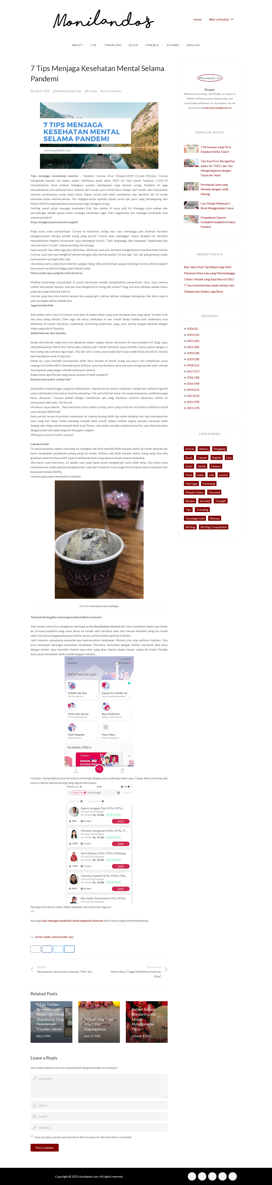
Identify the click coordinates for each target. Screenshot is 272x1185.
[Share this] (47, 949)
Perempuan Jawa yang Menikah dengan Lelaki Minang (215, 189)
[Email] (222, 1176)
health (47, 936)
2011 (193, 408)
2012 (193, 402)
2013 (193, 395)
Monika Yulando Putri (69, 91)
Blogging (219, 448)
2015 (193, 383)
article (38, 936)
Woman (215, 518)
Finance (216, 466)
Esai (228, 457)
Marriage (191, 483)
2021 (193, 347)
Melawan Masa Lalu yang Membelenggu (209, 273)
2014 (193, 389)
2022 (193, 340)
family (202, 466)
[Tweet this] (58, 949)
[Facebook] (192, 1176)
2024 (192, 328)
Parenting (209, 483)
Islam (200, 475)
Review (190, 501)
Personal (214, 492)
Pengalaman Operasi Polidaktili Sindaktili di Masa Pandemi (218, 222)
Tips (188, 509)
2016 (193, 377)
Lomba (223, 475)
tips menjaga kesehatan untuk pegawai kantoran (72, 920)
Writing (190, 527)
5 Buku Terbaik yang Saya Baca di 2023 (209, 279)
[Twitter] (212, 1176)
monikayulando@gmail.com (217, 107)
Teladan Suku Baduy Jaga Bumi (203, 291)
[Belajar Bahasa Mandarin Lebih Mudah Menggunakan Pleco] (147, 1022)
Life (211, 475)
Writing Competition (213, 527)
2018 (193, 365)
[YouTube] (233, 1176)
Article (93, 91)
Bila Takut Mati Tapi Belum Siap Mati (207, 267)
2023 (193, 334)
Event (189, 466)
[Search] (240, 19)
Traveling (202, 509)
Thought (220, 501)
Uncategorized (194, 518)
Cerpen (202, 457)
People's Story (194, 492)
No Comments (112, 91)
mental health (60, 936)
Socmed (205, 501)
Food (188, 475)
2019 (193, 359)
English (216, 457)
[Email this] (36, 949)
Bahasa (204, 448)
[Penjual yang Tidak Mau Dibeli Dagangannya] (99, 1022)
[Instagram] (202, 1176)
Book (188, 457)
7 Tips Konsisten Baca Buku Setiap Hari (209, 285)
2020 (193, 353)
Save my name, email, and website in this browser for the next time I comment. (83, 1137)
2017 (193, 371)
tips (71, 936)
